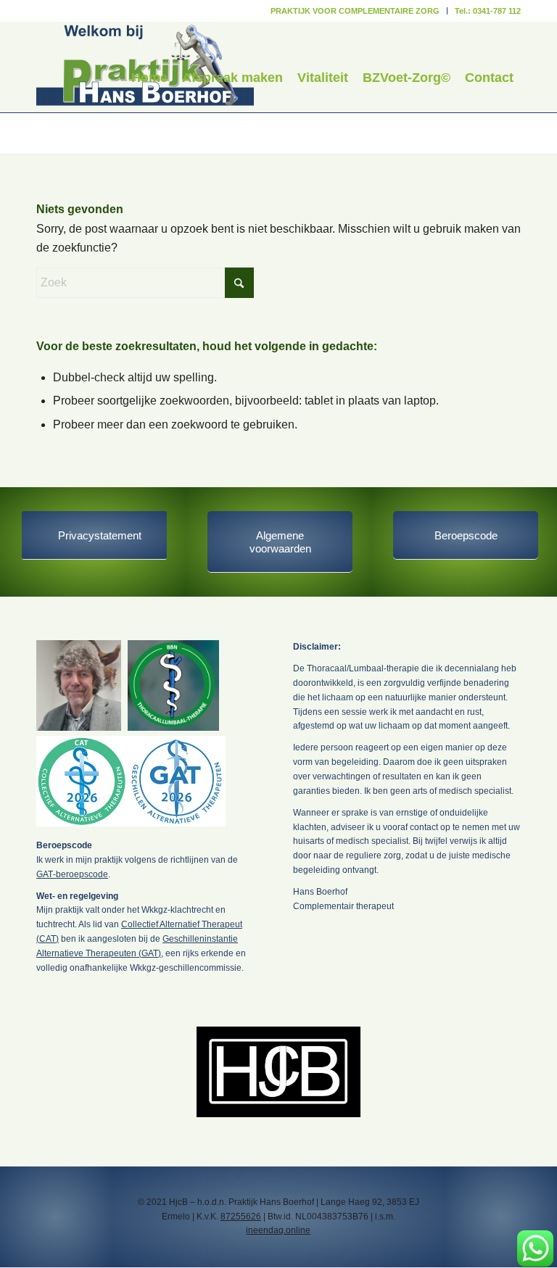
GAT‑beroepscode (72, 874)
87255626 (240, 1216)
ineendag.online (278, 1230)
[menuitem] (355, 10)
